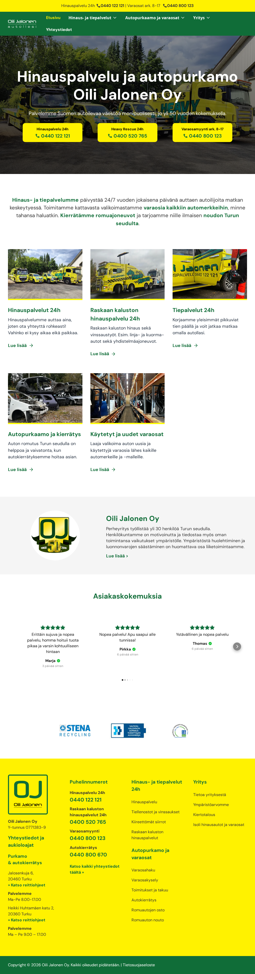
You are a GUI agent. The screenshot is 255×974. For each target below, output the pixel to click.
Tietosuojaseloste (139, 965)
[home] (22, 24)
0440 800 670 (88, 854)
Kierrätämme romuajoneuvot (97, 215)
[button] (92, 18)
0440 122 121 (110, 5)
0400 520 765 (88, 821)
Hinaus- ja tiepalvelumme (45, 199)
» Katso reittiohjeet (26, 885)
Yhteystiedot (59, 29)
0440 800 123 (178, 5)
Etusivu (53, 17)
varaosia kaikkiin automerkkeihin (186, 207)
